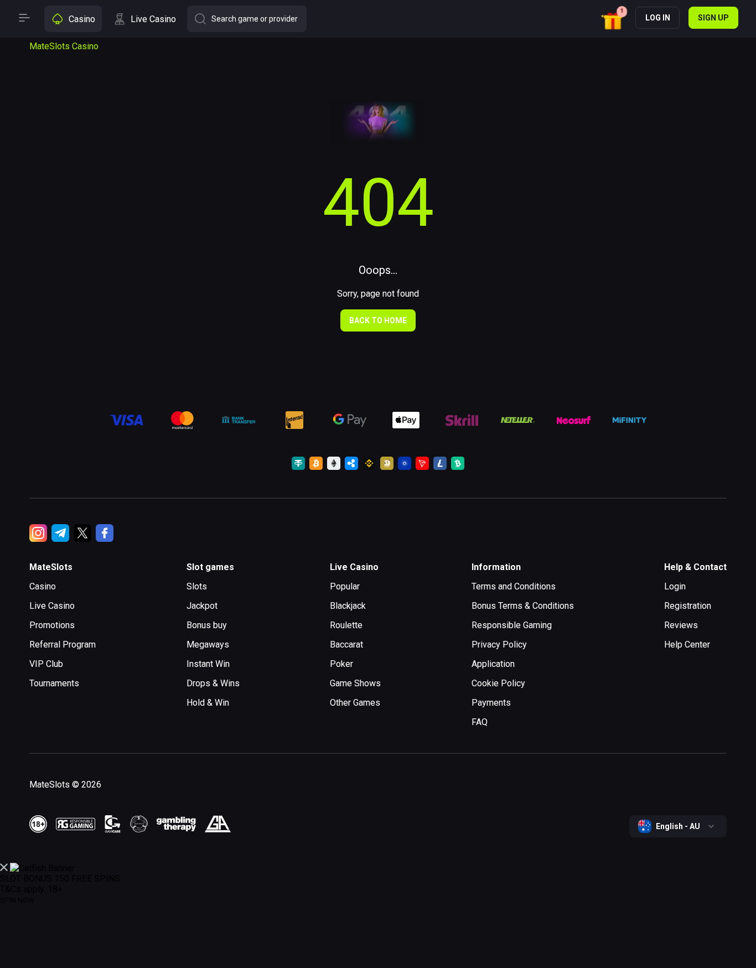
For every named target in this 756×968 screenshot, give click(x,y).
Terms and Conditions (514, 586)
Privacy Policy (499, 644)
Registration (687, 606)
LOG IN (657, 17)
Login (675, 586)
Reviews (681, 625)
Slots (197, 586)
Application (493, 664)
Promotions (52, 625)
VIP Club (46, 664)
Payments (491, 702)
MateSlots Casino (64, 46)
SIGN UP (713, 17)
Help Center (687, 644)
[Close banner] (4, 868)
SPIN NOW (17, 900)
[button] (614, 19)
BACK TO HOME (378, 320)
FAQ (480, 722)
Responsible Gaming (512, 625)
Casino (42, 586)
